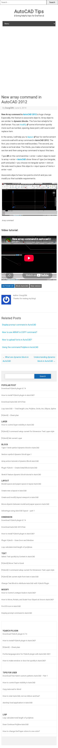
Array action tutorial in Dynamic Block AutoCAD (20, 461)
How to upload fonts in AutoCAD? (17, 340)
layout (30, 137)
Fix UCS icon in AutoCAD (11, 606)
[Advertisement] (29, 60)
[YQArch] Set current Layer (11, 438)
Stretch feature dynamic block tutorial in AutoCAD (21, 474)
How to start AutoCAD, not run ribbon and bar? (21, 696)
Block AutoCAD (22, 286)
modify (23, 124)
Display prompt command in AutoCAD (19, 325)
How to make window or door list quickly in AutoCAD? (24, 661)
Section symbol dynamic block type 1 (16, 454)
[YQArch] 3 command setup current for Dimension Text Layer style (27, 431)
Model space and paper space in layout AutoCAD (21, 484)
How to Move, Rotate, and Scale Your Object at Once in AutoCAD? (27, 600)
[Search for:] (23, 2)
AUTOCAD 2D (8, 286)
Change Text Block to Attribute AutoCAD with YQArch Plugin (25, 583)
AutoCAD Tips (29, 11)
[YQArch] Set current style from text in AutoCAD (20, 577)
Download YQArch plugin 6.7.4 (13, 388)
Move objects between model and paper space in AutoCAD (25, 504)
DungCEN (9, 108)
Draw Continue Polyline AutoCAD (16, 724)
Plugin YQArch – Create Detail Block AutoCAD (19, 468)
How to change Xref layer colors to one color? (21, 731)
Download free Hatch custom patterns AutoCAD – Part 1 (25, 676)
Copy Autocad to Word (12, 689)
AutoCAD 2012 (30, 114)
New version (36, 286)
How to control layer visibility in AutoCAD (17, 425)
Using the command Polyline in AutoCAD (20, 347)
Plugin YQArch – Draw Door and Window (17, 540)
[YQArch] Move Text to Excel (12, 563)
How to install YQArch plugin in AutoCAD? (17, 395)
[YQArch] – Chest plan (10, 415)
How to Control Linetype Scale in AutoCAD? (18, 593)
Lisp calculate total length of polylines (16, 547)
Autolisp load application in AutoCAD (18, 703)
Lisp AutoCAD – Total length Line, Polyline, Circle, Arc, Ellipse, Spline (28, 409)
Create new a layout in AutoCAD (14, 491)
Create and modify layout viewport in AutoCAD (20, 497)
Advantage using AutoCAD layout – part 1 (18, 511)
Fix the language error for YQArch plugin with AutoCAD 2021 (27, 654)
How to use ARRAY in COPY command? (19, 332)
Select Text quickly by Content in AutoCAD (18, 557)
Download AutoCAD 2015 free (13, 402)
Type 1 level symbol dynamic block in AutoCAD (20, 448)
